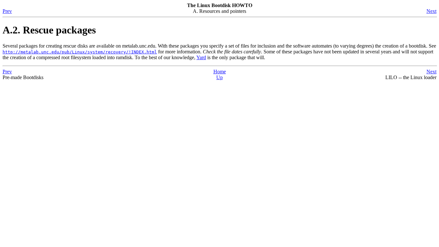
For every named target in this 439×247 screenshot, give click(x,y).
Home (219, 71)
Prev (7, 11)
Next (431, 11)
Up (219, 77)
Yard (201, 57)
